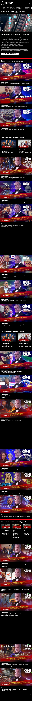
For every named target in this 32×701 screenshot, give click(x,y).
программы (15, 50)
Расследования (6, 50)
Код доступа (19, 12)
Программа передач (14, 8)
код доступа (23, 50)
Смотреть (6, 78)
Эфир (3, 8)
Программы (7, 12)
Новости (26, 8)
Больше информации (10, 54)
